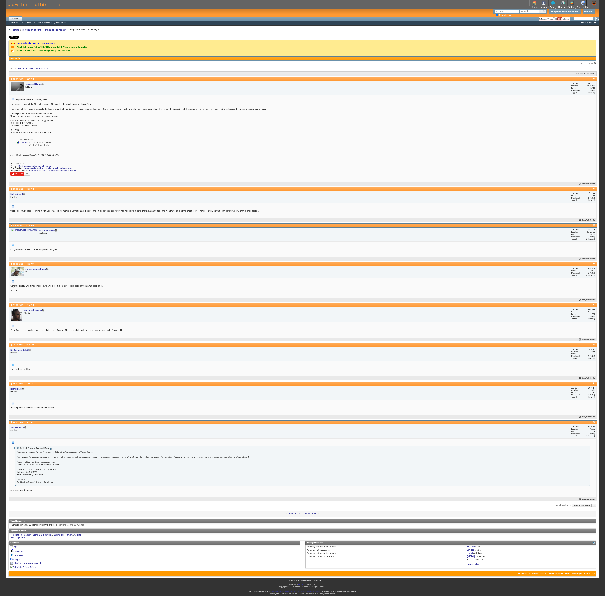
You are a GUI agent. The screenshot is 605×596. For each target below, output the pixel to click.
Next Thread (311, 514)
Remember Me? (505, 15)
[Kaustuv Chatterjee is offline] (16, 315)
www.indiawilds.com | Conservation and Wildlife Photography (555, 574)
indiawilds (47, 535)
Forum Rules (14, 23)
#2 (594, 189)
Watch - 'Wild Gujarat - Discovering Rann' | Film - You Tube (43, 51)
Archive (587, 574)
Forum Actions (44, 23)
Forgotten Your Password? (565, 11)
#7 (594, 383)
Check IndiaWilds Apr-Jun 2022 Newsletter (36, 43)
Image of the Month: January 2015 (32, 68)
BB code (471, 547)
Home (534, 7)
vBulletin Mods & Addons (310, 592)
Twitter (33, 567)
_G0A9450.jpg (26, 142)
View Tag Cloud (17, 538)
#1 (594, 79)
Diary (553, 7)
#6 (594, 345)
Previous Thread (295, 514)
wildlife (77, 535)
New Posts (26, 23)
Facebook (36, 563)
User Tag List (15, 58)
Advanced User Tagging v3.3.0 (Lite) (285, 592)
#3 (594, 225)
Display (590, 73)
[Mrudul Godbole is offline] (24, 230)
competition (16, 535)
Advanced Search (588, 23)
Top (594, 506)
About (543, 7)
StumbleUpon (20, 555)
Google (16, 560)
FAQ (34, 23)
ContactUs (582, 7)
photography (67, 535)
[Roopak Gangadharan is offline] (17, 271)
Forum (15, 19)
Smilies (470, 550)
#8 (594, 422)
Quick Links (59, 23)
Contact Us (522, 574)
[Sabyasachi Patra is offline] (17, 86)
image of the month (32, 535)
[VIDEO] (471, 556)
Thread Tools (579, 73)
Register (588, 11)
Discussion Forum (31, 30)
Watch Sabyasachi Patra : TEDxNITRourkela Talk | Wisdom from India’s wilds (52, 47)
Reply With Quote (588, 184)
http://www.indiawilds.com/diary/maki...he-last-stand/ (48, 168)
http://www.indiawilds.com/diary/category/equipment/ (53, 170)
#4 (594, 264)
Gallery (572, 7)
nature (56, 535)
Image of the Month (55, 30)
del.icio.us (18, 551)
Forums (562, 7)
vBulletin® (302, 584)
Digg (15, 547)
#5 (594, 305)
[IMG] (470, 553)
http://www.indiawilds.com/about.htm (34, 166)
